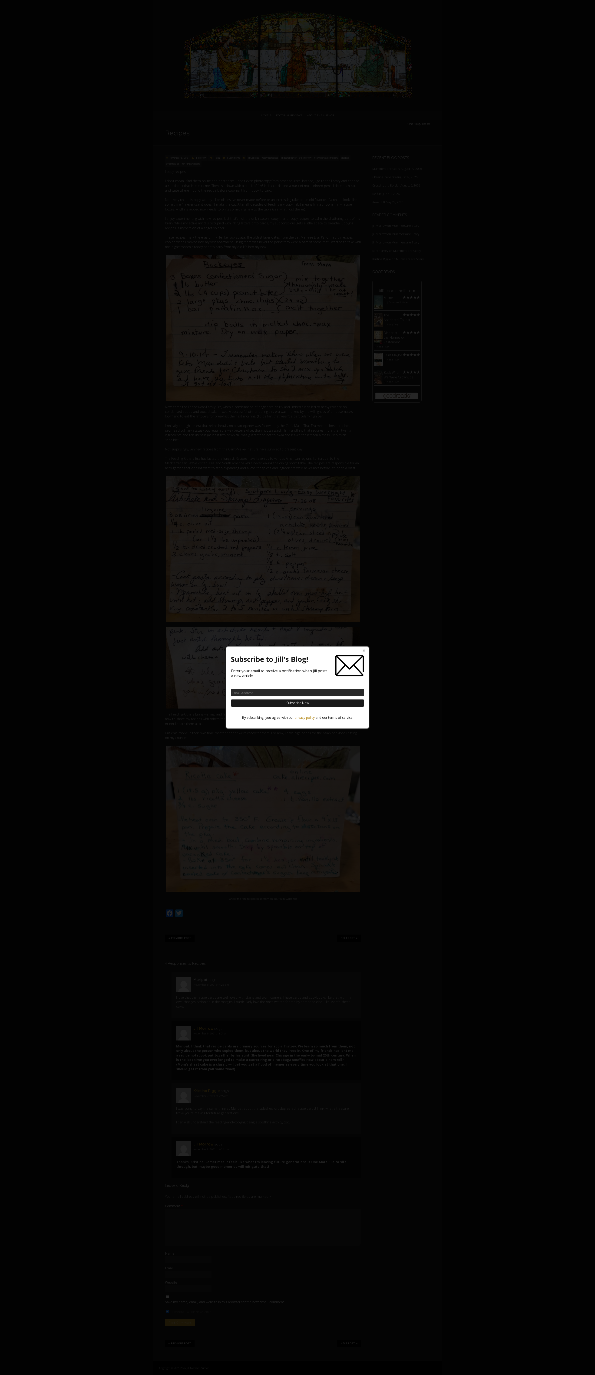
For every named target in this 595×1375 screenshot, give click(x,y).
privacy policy (305, 717)
